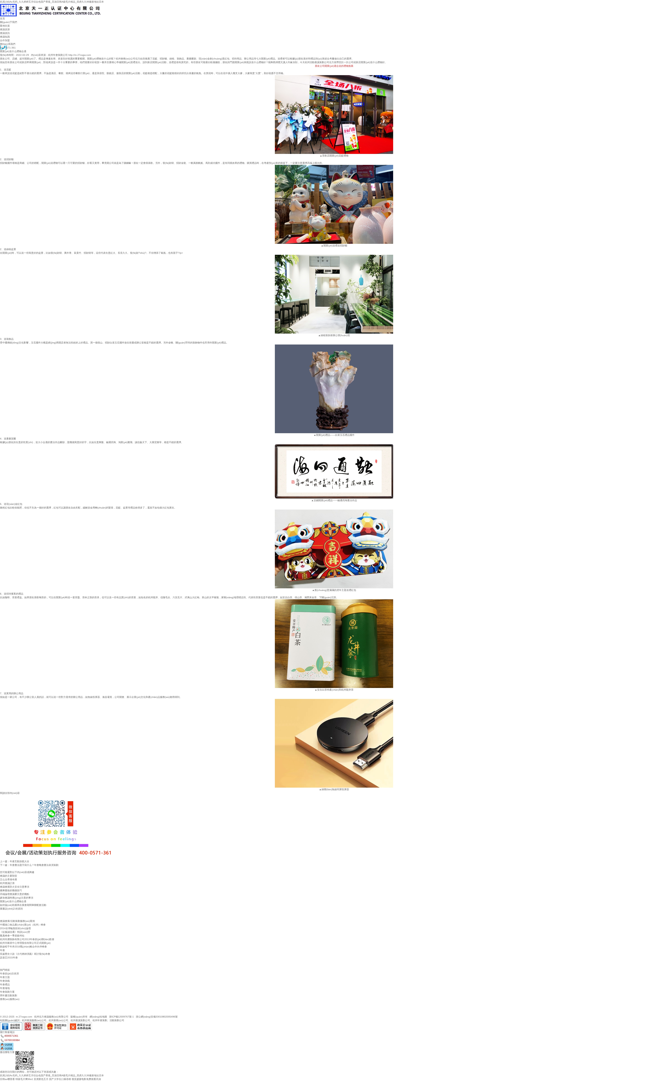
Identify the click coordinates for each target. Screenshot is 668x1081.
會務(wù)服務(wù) (9, 999)
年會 (2, 950)
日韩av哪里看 (7, 1079)
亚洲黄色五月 (41, 1079)
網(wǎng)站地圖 (98, 1016)
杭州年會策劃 (100, 1020)
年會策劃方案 (7, 991)
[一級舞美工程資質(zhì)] (34, 1024)
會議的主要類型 (8, 875)
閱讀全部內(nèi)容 (10, 793)
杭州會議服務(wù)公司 (34, 1020)
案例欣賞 (5, 25)
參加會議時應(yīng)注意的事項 (16, 897)
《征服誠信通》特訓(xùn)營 (15, 932)
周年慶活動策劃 (8, 995)
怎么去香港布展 (8, 879)
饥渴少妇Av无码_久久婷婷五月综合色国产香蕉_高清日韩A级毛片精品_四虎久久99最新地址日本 (52, 1)
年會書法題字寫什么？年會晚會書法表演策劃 (34, 865)
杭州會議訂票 (7, 883)
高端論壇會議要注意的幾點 (14, 894)
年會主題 (5, 977)
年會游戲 (5, 980)
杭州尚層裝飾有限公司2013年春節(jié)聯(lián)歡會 (27, 939)
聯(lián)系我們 (7, 44)
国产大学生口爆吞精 (60, 1079)
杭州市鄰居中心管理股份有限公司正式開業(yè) (25, 943)
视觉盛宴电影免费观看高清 (86, 1079)
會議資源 (5, 29)
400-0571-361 (8, 47)
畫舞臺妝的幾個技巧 (11, 890)
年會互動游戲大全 (19, 861)
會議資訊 (5, 33)
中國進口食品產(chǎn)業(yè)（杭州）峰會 (23, 924)
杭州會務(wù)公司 (58, 1020)
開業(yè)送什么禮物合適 (13, 901)
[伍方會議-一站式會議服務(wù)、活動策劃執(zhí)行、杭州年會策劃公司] (51, 5)
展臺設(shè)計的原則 (11, 908)
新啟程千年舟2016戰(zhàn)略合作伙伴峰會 (23, 946)
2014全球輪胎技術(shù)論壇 (15, 928)
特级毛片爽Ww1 (24, 1079)
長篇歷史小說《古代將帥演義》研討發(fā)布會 (25, 953)
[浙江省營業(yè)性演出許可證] (57, 1024)
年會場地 (5, 988)
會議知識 (5, 36)
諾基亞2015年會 (9, 957)
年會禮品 (5, 984)
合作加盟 (5, 40)
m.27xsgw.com (24, 1016)
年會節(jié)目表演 (9, 973)
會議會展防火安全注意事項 (14, 886)
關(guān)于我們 (8, 22)
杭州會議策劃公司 (80, 1020)
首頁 (2, 18)
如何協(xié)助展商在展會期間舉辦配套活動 (23, 905)
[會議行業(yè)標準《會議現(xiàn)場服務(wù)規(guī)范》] (11, 1024)
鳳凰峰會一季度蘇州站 (12, 935)
